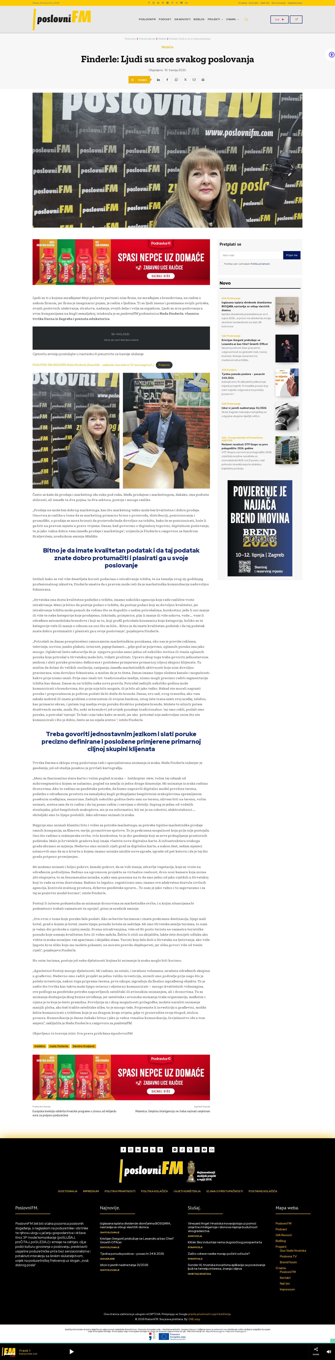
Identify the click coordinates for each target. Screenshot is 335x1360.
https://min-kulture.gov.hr (236, 1331)
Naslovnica (130, 38)
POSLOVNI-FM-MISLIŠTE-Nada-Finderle (93, 365)
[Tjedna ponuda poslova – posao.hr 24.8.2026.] (287, 382)
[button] (246, 19)
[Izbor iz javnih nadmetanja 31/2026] (287, 416)
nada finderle (59, 1046)
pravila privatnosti (199, 1314)
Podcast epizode (147, 38)
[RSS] (163, 3)
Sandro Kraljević (84, 1046)
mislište (40, 1046)
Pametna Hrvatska (199, 1273)
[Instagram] (153, 3)
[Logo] (167, 1171)
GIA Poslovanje (231, 298)
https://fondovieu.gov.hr (215, 1331)
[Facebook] (149, 3)
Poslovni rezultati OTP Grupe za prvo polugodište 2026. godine (245, 446)
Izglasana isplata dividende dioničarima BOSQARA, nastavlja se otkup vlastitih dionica (247, 306)
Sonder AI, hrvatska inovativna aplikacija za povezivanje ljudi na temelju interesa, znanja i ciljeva (226, 1267)
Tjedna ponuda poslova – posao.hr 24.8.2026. (132, 1254)
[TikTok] (172, 3)
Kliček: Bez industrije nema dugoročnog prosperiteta (225, 1242)
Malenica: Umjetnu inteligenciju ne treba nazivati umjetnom (173, 1111)
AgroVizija (195, 1236)
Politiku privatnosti (260, 264)
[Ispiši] (203, 80)
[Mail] (145, 1149)
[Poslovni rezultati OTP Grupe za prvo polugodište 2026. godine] (287, 450)
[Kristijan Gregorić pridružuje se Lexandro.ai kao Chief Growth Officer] (287, 348)
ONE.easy (194, 1319)
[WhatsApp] (176, 3)
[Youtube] (181, 3)
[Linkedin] (158, 3)
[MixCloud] (211, 1149)
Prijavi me (292, 255)
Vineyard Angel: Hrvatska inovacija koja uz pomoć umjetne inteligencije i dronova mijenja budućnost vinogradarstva (223, 1227)
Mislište (162, 38)
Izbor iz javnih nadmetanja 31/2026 (244, 408)
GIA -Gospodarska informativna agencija (242, 438)
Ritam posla (195, 1247)
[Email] (194, 80)
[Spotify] (167, 3)
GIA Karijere (229, 370)
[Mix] (186, 3)
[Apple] (160, 1149)
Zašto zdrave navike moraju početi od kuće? (219, 1254)
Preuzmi (164, 365)
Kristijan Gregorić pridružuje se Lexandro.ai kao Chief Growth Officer (137, 1240)
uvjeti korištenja (221, 1314)
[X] (185, 80)
